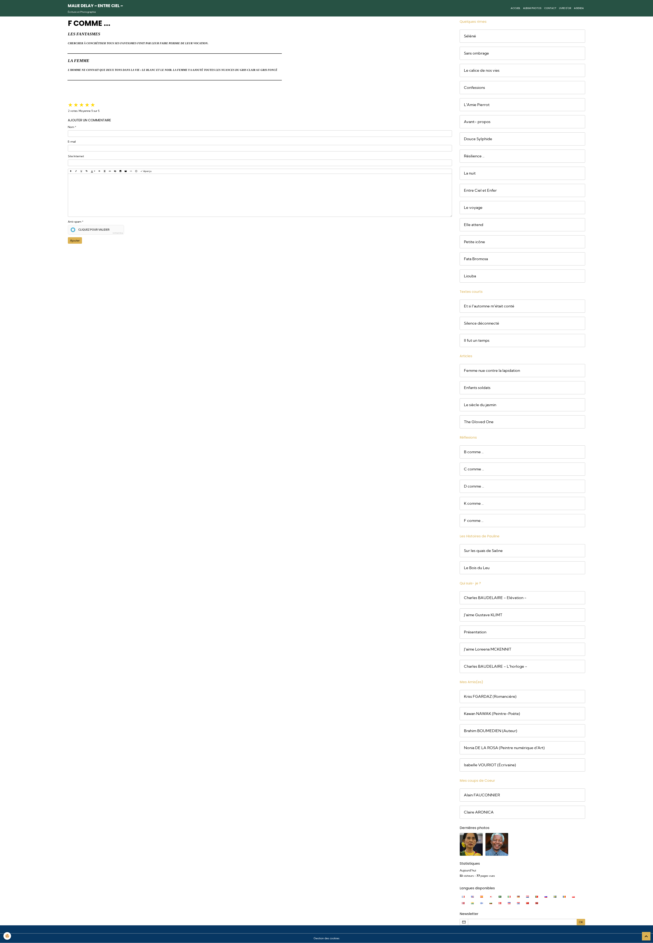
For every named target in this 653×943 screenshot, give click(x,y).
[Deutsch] (518, 896)
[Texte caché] (115, 171)
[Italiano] (509, 896)
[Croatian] (518, 903)
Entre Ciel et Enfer (480, 190)
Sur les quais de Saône (483, 550)
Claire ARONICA (479, 812)
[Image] (120, 171)
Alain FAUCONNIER (482, 795)
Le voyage (473, 207)
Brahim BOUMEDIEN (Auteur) (490, 731)
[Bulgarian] (490, 903)
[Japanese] (490, 896)
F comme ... (473, 520)
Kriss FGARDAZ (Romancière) (490, 696)
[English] (472, 896)
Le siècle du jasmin (480, 405)
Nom (71, 127)
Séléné (470, 36)
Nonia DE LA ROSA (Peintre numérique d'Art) (504, 748)
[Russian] (545, 896)
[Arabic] (500, 896)
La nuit (470, 173)
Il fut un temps (476, 340)
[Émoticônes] (136, 171)
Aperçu (147, 171)
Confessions (474, 87)
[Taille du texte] (86, 171)
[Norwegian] (463, 903)
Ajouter (75, 240)
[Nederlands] (527, 896)
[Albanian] (536, 903)
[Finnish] (481, 903)
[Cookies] (7, 936)
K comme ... (474, 503)
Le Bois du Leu (477, 568)
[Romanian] (564, 896)
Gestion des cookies (326, 938)
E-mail (72, 141)
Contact (550, 8)
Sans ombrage (476, 53)
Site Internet (76, 156)
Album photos (532, 8)
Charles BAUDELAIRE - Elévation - (495, 597)
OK (581, 922)
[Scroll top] (646, 936)
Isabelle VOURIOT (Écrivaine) (490, 765)
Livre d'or (565, 8)
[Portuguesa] (536, 896)
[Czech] (509, 903)
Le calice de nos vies (481, 70)
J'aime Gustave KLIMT (483, 615)
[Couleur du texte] (93, 171)
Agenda (579, 8)
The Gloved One (478, 422)
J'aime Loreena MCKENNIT (487, 649)
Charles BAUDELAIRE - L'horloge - (495, 666)
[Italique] (76, 171)
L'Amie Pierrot (477, 104)
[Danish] (500, 903)
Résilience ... (474, 156)
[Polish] (573, 896)
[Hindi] (472, 903)
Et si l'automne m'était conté (489, 306)
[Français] (463, 896)
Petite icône (474, 242)
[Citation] (99, 171)
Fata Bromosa (476, 259)
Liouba (470, 276)
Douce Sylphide (478, 139)
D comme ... (474, 486)
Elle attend (473, 224)
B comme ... (474, 452)
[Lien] (110, 171)
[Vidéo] (125, 171)
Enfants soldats (477, 387)
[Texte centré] (104, 171)
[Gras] (70, 171)
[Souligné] (81, 171)
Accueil (515, 8)
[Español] (481, 896)
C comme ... (474, 469)
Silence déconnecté (481, 323)
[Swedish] (555, 896)
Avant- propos (477, 121)
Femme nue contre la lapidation (492, 370)
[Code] (131, 171)
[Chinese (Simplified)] (527, 903)
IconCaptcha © (118, 233)
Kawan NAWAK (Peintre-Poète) (492, 713)
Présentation (475, 632)
